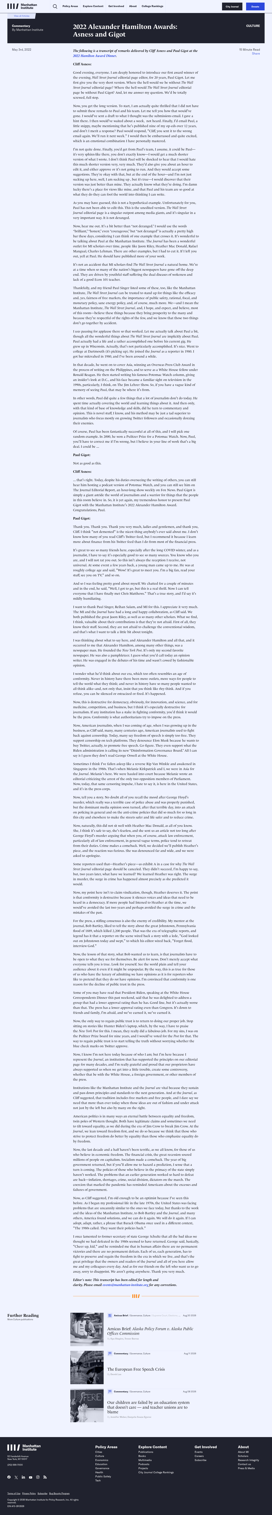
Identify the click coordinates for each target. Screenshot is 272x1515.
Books (142, 1456)
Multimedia (145, 1460)
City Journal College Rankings (156, 1472)
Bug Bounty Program (59, 1493)
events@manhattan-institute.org (125, 1284)
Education (101, 1464)
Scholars (243, 1456)
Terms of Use (13, 1493)
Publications (145, 1452)
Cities (98, 1452)
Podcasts (143, 1464)
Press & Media (246, 1468)
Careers (199, 1456)
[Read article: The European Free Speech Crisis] (87, 1367)
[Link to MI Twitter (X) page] (16, 1477)
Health (99, 1472)
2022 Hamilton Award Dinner (94, 55)
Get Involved (116, 6)
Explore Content (93, 6)
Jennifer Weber (118, 1417)
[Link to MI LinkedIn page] (23, 1478)
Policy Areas (70, 6)
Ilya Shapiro (116, 1338)
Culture (253, 26)
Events (199, 1452)
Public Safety (103, 1476)
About (133, 6)
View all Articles (21, 15)
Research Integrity (248, 1460)
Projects (143, 1468)
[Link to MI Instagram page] (37, 1478)
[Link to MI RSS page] (45, 1478)
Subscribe (200, 1460)
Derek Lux (115, 1374)
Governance (102, 1468)
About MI (243, 1452)
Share (256, 53)
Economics (101, 1460)
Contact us (244, 1464)
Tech (98, 1480)
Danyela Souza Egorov (139, 1417)
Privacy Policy (29, 1493)
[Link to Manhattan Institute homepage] (24, 1449)
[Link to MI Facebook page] (9, 1478)
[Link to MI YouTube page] (30, 1477)
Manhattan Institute (29, 30)
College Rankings (152, 6)
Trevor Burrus (132, 1338)
